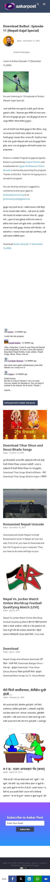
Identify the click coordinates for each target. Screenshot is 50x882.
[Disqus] (25, 293)
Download (10, 648)
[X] (21, 879)
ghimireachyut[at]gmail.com (16, 199)
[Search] (37, 4)
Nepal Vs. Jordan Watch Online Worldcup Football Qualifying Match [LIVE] (22, 603)
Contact (42, 863)
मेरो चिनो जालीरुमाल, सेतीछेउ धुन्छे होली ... (24, 692)
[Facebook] (12, 879)
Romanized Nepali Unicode (23, 524)
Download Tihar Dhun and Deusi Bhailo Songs (23, 447)
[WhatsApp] (37, 879)
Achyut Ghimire (33, 162)
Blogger (35, 865)
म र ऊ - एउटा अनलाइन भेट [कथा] (24, 769)
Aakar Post (7, 863)
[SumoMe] (46, 879)
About (34, 863)
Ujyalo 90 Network (28, 166)
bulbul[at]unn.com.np (13, 194)
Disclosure (15, 865)
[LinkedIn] (29, 879)
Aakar (27, 863)
